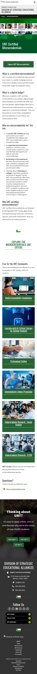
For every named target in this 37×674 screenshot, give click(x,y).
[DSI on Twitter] (13, 608)
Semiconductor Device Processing (18, 391)
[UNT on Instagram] (20, 608)
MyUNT (18, 641)
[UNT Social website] (27, 608)
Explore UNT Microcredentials (18, 64)
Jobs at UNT (18, 652)
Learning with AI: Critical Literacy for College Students (18, 329)
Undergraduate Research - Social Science (18, 423)
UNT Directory (18, 648)
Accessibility (18, 654)
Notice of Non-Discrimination (18, 662)
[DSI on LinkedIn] (23, 608)
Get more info (11, 622)
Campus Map (18, 650)
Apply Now (11, 539)
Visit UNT (24, 539)
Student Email (18, 645)
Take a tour (11, 618)
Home (3, 16)
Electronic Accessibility (18, 666)
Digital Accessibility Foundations (18, 297)
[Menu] (34, 2)
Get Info (18, 545)
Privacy (18, 664)
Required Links (18, 668)
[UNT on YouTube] (16, 608)
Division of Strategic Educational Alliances (18, 11)
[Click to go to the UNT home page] (9, 2)
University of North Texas (9, 7)
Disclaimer (18, 661)
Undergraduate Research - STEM (18, 455)
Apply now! (10, 614)
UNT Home (18, 670)
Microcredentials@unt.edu (15, 489)
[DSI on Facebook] (9, 608)
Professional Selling (18, 361)
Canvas (18, 643)
